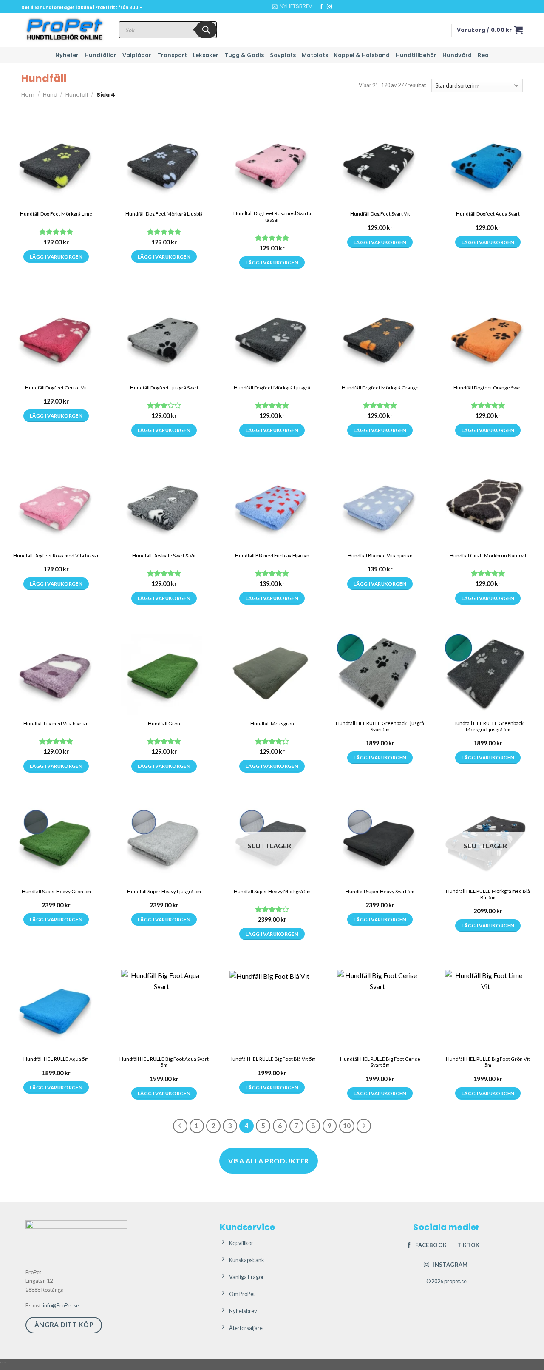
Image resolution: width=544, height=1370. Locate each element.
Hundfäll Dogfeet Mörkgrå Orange (380, 387)
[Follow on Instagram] (329, 7)
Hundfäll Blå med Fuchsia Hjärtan (272, 555)
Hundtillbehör (416, 55)
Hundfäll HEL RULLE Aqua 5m (56, 1059)
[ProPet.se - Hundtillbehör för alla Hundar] (63, 30)
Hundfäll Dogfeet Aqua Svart (488, 213)
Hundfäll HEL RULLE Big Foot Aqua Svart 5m (164, 1062)
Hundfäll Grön (164, 723)
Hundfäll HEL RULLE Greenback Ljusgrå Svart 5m (380, 726)
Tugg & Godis (244, 55)
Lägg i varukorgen (56, 256)
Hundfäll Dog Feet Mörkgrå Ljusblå (164, 213)
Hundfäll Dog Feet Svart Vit (380, 213)
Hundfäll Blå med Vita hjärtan (380, 555)
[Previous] (180, 1126)
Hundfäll (76, 94)
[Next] (364, 1126)
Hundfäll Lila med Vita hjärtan (56, 723)
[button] (292, 6)
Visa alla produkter (268, 1161)
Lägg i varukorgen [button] (380, 757)
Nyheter (67, 55)
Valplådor (136, 55)
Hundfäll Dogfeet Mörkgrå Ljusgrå (272, 387)
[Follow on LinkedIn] (345, 7)
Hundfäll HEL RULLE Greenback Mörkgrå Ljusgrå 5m (488, 726)
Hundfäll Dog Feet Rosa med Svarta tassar (272, 216)
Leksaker (205, 55)
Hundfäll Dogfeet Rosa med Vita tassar (56, 555)
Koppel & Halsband (362, 55)
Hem (27, 94)
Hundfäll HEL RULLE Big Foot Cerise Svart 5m (380, 1062)
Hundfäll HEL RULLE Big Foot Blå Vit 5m (272, 1059)
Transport (172, 55)
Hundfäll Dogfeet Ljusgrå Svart (164, 387)
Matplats (315, 55)
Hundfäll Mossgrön (272, 723)
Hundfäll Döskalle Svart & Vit (164, 555)
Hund (50, 94)
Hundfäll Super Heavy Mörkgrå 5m (272, 891)
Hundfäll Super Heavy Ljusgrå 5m (164, 891)
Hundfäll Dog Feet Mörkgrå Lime (56, 213)
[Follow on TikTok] (337, 7)
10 (347, 1125)
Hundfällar (100, 55)
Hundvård (457, 55)
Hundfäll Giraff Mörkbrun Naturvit (488, 555)
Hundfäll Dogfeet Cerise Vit (56, 387)
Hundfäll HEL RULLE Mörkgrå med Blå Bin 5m (488, 894)
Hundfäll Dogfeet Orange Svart (487, 387)
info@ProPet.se (61, 1305)
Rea (483, 55)
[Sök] (206, 29)
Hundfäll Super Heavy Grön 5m (56, 891)
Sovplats (283, 55)
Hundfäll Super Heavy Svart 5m (380, 891)
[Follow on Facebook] (321, 7)
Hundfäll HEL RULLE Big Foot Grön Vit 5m (488, 1062)
